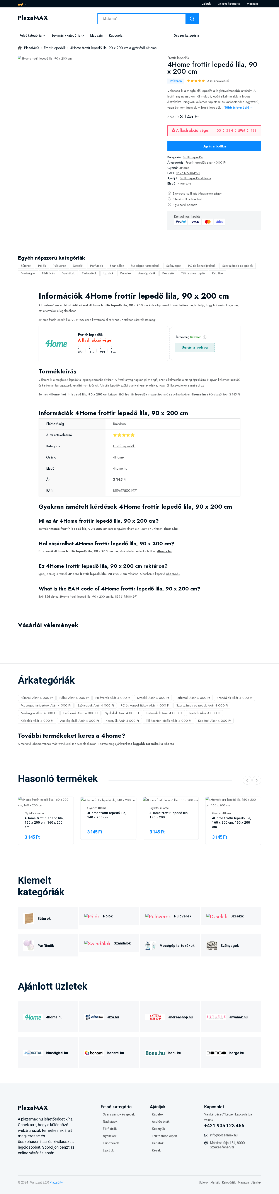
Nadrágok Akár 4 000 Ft (38, 713)
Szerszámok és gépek (237, 265)
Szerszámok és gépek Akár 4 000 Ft (202, 705)
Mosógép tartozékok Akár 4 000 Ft (46, 705)
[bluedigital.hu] (33, 1052)
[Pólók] (92, 916)
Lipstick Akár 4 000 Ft (204, 713)
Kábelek (125, 273)
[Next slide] (256, 780)
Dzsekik (78, 265)
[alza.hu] (94, 1016)
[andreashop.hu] (155, 1016)
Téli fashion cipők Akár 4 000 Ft (168, 720)
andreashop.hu (180, 1017)
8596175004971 (188, 173)
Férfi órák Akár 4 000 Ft (80, 713)
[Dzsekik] (216, 916)
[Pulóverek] (158, 916)
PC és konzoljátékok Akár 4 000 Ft (145, 705)
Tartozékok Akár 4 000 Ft (164, 713)
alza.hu (113, 1017)
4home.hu (184, 183)
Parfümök (96, 265)
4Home (184, 167)
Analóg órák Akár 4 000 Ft (79, 720)
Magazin (252, 4)
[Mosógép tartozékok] (150, 945)
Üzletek (206, 4)
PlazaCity (56, 1182)
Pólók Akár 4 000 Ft (74, 697)
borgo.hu (236, 1053)
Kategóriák (229, 1182)
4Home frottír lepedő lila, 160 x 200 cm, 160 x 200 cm (44, 822)
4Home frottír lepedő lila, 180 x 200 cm (169, 815)
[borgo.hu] (216, 1052)
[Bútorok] (28, 918)
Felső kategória (30, 35)
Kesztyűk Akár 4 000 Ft (122, 720)
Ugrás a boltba (214, 146)
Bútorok (26, 265)
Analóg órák (146, 273)
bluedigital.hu (57, 1053)
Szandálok (117, 265)
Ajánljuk (256, 1182)
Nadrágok (28, 273)
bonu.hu (174, 1053)
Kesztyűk (168, 273)
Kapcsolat (116, 35)
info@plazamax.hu (224, 1135)
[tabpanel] (45, 58)
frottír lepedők (136, 394)
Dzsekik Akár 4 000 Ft (153, 697)
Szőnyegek (173, 265)
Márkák (215, 1182)
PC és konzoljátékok (201, 265)
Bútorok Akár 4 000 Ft (37, 697)
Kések (156, 1150)
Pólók (42, 265)
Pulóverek (59, 265)
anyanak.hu (238, 1017)
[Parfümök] (28, 945)
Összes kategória (229, 4)
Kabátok (217, 273)
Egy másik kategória (65, 35)
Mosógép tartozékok (145, 265)
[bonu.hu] (155, 1052)
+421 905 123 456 (224, 1125)
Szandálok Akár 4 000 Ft (234, 697)
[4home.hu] (33, 1016)
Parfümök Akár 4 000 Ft (193, 697)
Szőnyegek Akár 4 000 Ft (96, 705)
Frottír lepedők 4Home (195, 178)
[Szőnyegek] (211, 945)
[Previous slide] (247, 780)
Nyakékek (68, 273)
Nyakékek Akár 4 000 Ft (122, 713)
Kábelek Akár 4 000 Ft (37, 720)
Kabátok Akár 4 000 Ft (214, 720)
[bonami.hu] (94, 1052)
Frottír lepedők (178, 57)
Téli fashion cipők (193, 273)
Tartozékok (89, 273)
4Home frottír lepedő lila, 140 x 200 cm (106, 815)
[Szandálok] (97, 943)
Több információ (237, 107)
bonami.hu (115, 1053)
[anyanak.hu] (216, 1016)
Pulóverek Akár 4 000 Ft (112, 697)
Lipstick (108, 273)
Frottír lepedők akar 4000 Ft (206, 162)
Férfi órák (48, 273)
